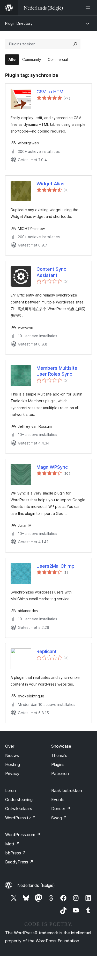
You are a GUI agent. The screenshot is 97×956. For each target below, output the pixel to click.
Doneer (60, 808)
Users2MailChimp (55, 566)
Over (9, 746)
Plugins (57, 764)
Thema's (59, 755)
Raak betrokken (66, 790)
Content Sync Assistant (51, 272)
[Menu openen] (88, 7)
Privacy (12, 773)
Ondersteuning (19, 799)
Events (57, 799)
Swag (59, 817)
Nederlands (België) (36, 885)
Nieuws (12, 755)
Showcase (61, 746)
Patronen (60, 773)
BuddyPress (19, 861)
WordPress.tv (20, 817)
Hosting (12, 764)
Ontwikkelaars (18, 808)
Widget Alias (50, 183)
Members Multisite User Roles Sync (56, 371)
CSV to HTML (51, 91)
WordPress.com (22, 834)
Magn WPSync (52, 467)
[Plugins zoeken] (75, 44)
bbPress (15, 852)
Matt (12, 843)
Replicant (46, 651)
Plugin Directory (19, 23)
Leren (10, 790)
